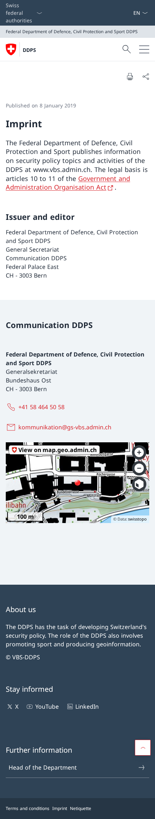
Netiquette (80, 808)
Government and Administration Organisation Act (68, 183)
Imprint (59, 808)
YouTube (46, 706)
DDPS (29, 50)
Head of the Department (43, 767)
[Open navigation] (144, 49)
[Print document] (130, 76)
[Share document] (146, 76)
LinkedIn (87, 706)
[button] (143, 748)
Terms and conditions (27, 808)
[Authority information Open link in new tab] (130, 13)
